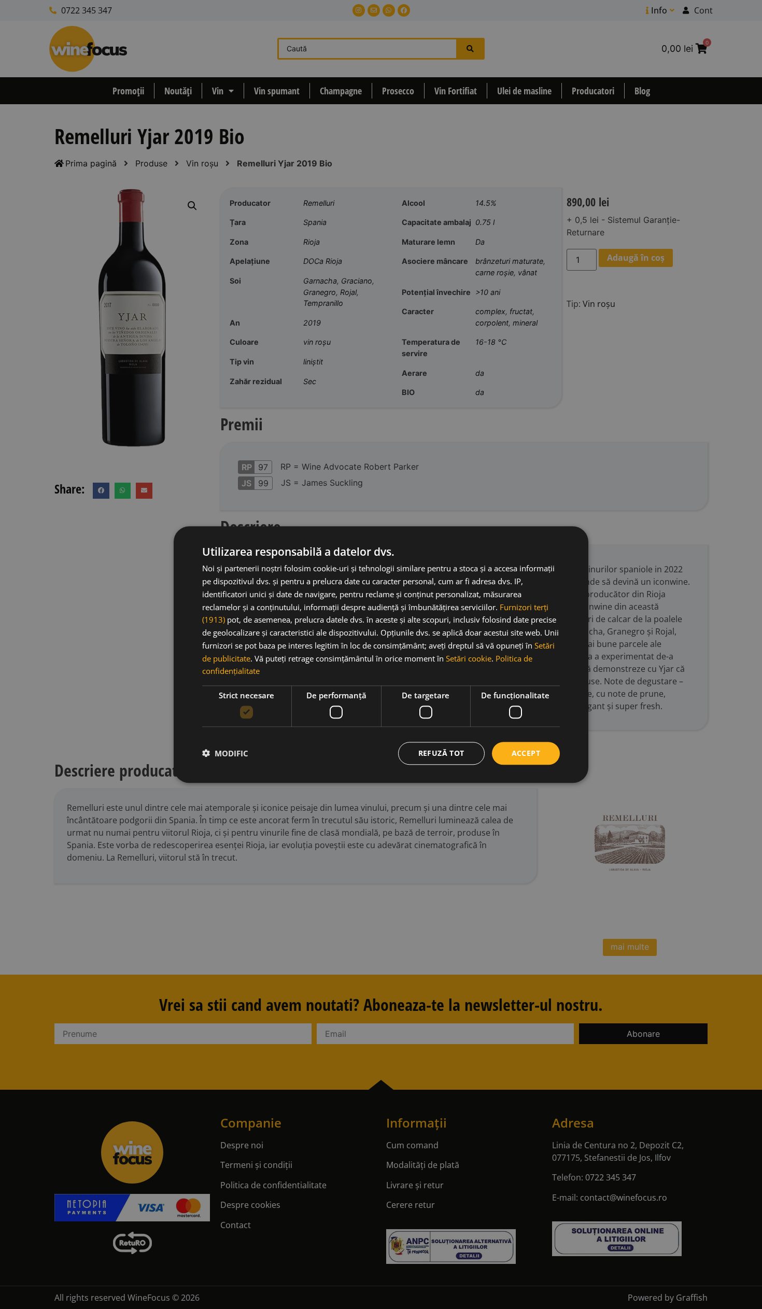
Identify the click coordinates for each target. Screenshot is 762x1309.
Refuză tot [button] (441, 752)
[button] (225, 753)
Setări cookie (468, 658)
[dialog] (381, 654)
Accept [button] (526, 752)
